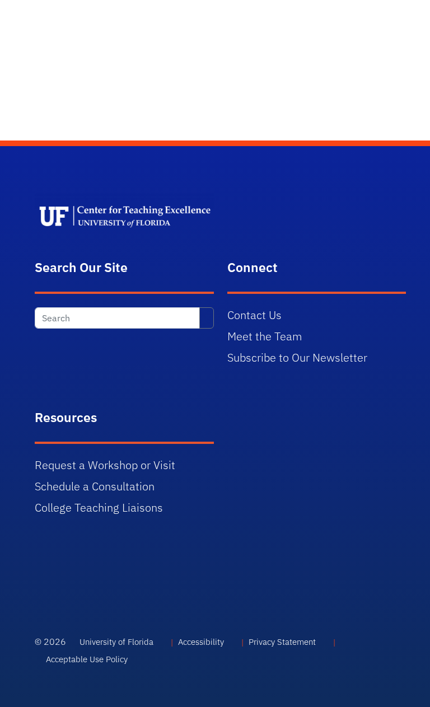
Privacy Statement (282, 641)
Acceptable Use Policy (87, 659)
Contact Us (254, 314)
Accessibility (201, 641)
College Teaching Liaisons (99, 507)
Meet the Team (264, 336)
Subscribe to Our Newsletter (297, 357)
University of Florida (116, 641)
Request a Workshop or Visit (105, 464)
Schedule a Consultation (95, 486)
